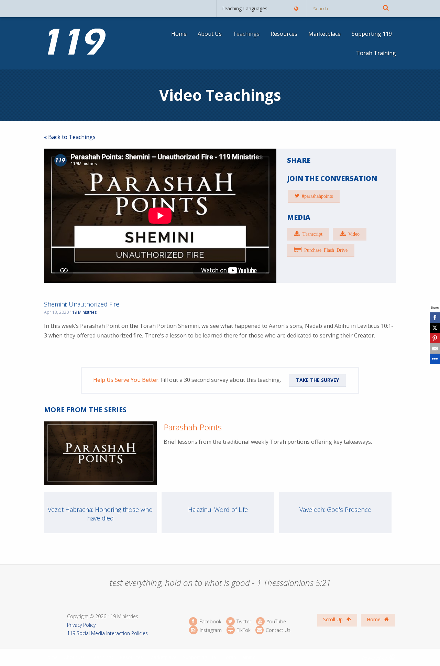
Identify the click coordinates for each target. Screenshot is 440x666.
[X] (435, 328)
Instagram (209, 630)
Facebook (209, 621)
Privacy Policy (81, 625)
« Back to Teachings (70, 137)
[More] (435, 359)
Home (179, 33)
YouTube (275, 621)
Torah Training (376, 53)
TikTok (243, 630)
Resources (284, 33)
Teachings (246, 33)
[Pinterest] (435, 338)
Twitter (243, 621)
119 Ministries (83, 312)
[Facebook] (435, 317)
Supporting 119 (372, 33)
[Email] (435, 348)
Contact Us (277, 630)
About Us (210, 33)
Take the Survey (317, 380)
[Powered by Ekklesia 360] (392, 657)
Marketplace (324, 33)
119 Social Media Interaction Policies (107, 633)
